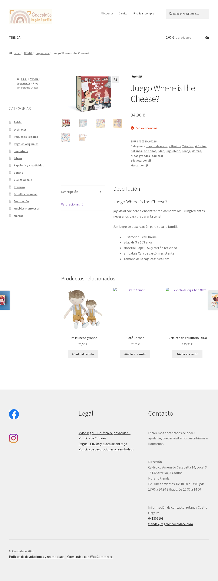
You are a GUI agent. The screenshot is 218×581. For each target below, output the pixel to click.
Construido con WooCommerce (90, 556)
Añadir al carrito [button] (83, 354)
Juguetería (43, 53)
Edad (161, 151)
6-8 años (136, 151)
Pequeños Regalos (26, 137)
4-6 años (200, 146)
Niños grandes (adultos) (147, 156)
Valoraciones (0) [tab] (73, 204)
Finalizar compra (143, 13)
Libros (18, 158)
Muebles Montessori (27, 208)
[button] (115, 79)
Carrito (123, 13)
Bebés (18, 122)
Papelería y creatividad (29, 165)
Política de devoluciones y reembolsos (106, 449)
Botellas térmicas (25, 194)
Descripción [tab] (69, 192)
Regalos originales (26, 144)
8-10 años (149, 151)
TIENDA (14, 37)
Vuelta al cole (23, 180)
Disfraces (20, 129)
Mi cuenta (107, 13)
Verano (18, 172)
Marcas (196, 151)
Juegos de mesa (156, 146)
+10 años (175, 146)
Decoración (21, 201)
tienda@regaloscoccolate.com (170, 524)
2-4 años (188, 146)
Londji (186, 151)
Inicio (17, 53)
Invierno (19, 187)
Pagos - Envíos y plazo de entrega (103, 444)
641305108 (156, 518)
